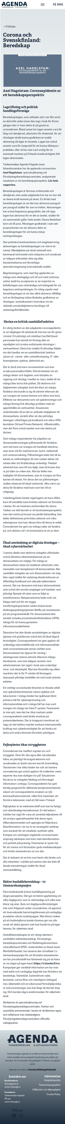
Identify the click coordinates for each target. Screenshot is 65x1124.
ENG (59, 4)
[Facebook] (14, 1115)
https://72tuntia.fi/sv (46, 963)
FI (54, 4)
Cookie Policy (53, 1094)
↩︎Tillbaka (9, 26)
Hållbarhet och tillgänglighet (46, 1089)
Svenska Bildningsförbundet (42, 1069)
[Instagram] (21, 1115)
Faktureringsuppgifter (49, 1084)
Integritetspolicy (52, 1080)
